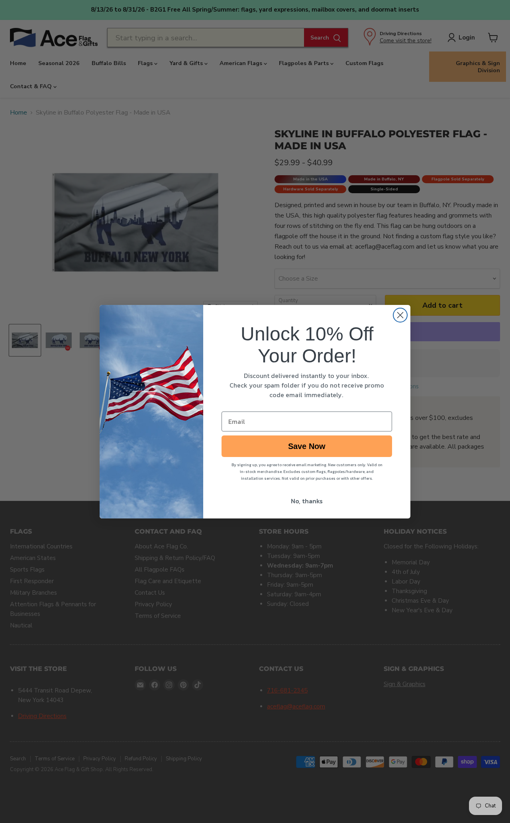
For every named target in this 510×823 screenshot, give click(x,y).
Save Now (307, 446)
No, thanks (307, 501)
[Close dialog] (400, 315)
